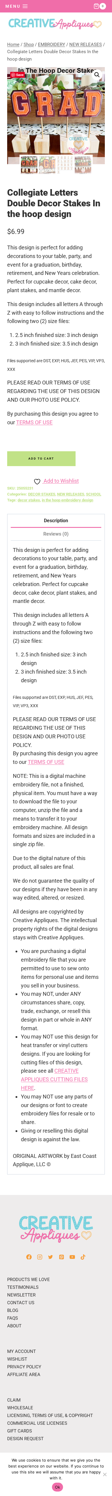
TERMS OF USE (34, 422)
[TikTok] (83, 1257)
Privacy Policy (24, 1367)
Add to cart (41, 458)
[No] (105, 1474)
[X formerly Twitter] (50, 1257)
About (14, 1326)
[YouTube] (72, 1257)
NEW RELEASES (70, 494)
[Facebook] (29, 1257)
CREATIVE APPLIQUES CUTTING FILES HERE (54, 1079)
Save (20, 74)
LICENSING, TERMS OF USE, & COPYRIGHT (50, 1415)
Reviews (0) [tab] (56, 534)
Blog (12, 1310)
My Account (21, 1351)
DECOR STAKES (41, 494)
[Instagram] (39, 1257)
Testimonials (23, 1287)
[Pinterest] (61, 1257)
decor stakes (29, 500)
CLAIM (14, 1400)
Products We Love (28, 1279)
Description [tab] (56, 520)
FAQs (12, 1318)
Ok (57, 1487)
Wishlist (17, 1359)
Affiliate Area (23, 1374)
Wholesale (20, 1407)
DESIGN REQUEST (25, 1438)
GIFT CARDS (19, 1431)
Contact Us (20, 1302)
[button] (97, 74)
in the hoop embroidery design (67, 500)
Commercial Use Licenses (37, 1423)
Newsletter (21, 1295)
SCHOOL (93, 494)
